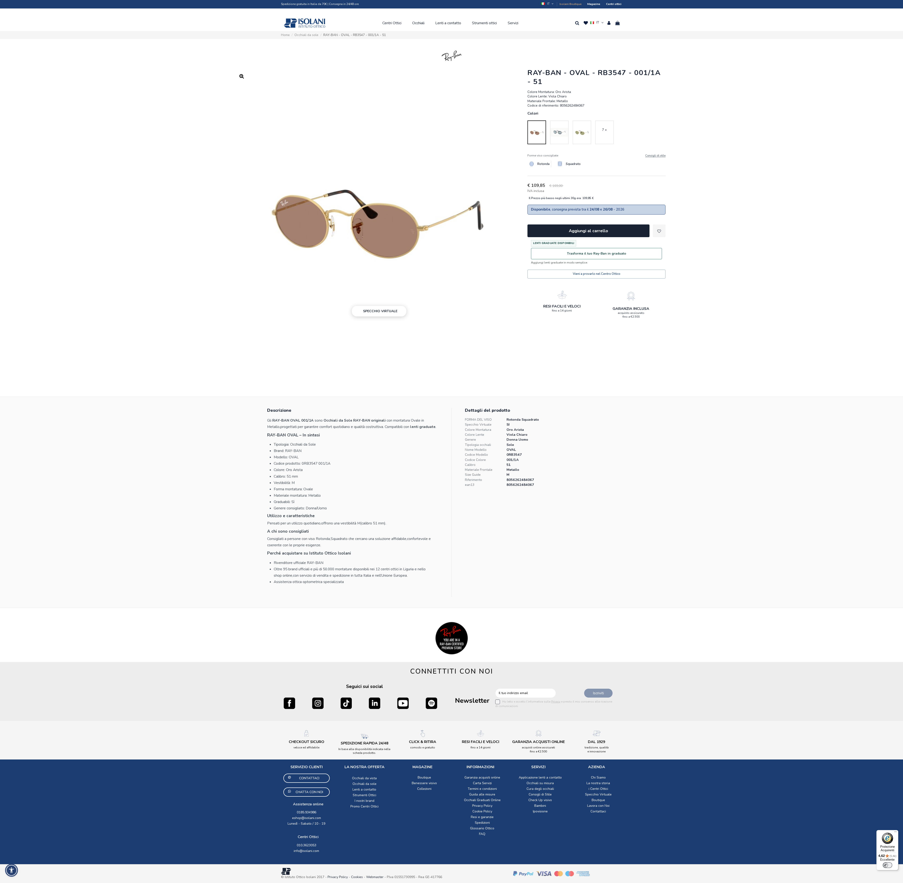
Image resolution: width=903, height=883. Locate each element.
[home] (304, 23)
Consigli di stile (655, 155)
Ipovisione (540, 811)
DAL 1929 (596, 741)
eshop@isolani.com (306, 818)
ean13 (469, 485)
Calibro (470, 465)
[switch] (887, 865)
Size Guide (473, 474)
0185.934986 (306, 812)
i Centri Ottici (598, 789)
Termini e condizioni (482, 789)
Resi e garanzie (482, 817)
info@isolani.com (306, 851)
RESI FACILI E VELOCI (562, 306)
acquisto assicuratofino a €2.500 (631, 315)
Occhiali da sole (364, 784)
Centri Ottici (308, 836)
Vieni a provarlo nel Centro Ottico (596, 274)
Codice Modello (476, 454)
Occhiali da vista (364, 778)
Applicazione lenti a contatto (540, 777)
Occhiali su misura (540, 783)
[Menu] (895, 833)
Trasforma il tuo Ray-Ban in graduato (596, 253)
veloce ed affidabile (306, 747)
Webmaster (375, 877)
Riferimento (473, 480)
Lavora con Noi (598, 805)
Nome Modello (476, 449)
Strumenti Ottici (364, 795)
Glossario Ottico (482, 828)
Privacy (555, 701)
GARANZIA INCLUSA (631, 308)
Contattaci (598, 811)
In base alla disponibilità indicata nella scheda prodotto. (364, 751)
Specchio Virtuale (478, 424)
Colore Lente (474, 434)
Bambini (540, 805)
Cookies (357, 877)
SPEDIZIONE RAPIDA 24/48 (364, 743)
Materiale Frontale (478, 469)
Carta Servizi (482, 783)
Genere (470, 439)
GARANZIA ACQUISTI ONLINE (538, 741)
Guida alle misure (482, 794)
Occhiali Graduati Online (482, 800)
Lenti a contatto (364, 789)
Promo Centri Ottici (364, 806)
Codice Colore (475, 460)
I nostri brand (364, 801)
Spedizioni (482, 822)
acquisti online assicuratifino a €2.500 (538, 749)
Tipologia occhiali (478, 445)
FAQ (482, 834)
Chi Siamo (598, 777)
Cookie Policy (482, 811)
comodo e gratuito (422, 747)
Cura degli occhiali (540, 789)
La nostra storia (598, 783)
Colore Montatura (478, 430)
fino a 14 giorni (562, 310)
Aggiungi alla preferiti (659, 230)
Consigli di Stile (540, 794)
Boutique (424, 777)
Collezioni (424, 789)
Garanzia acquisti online (482, 777)
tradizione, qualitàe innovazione (597, 749)
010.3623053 (306, 845)
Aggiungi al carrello (588, 231)
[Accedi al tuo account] (609, 23)
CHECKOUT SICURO (306, 741)
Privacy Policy (482, 805)
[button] (547, 3)
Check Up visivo (540, 800)
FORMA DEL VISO (478, 419)
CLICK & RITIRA (422, 741)
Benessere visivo (424, 783)
